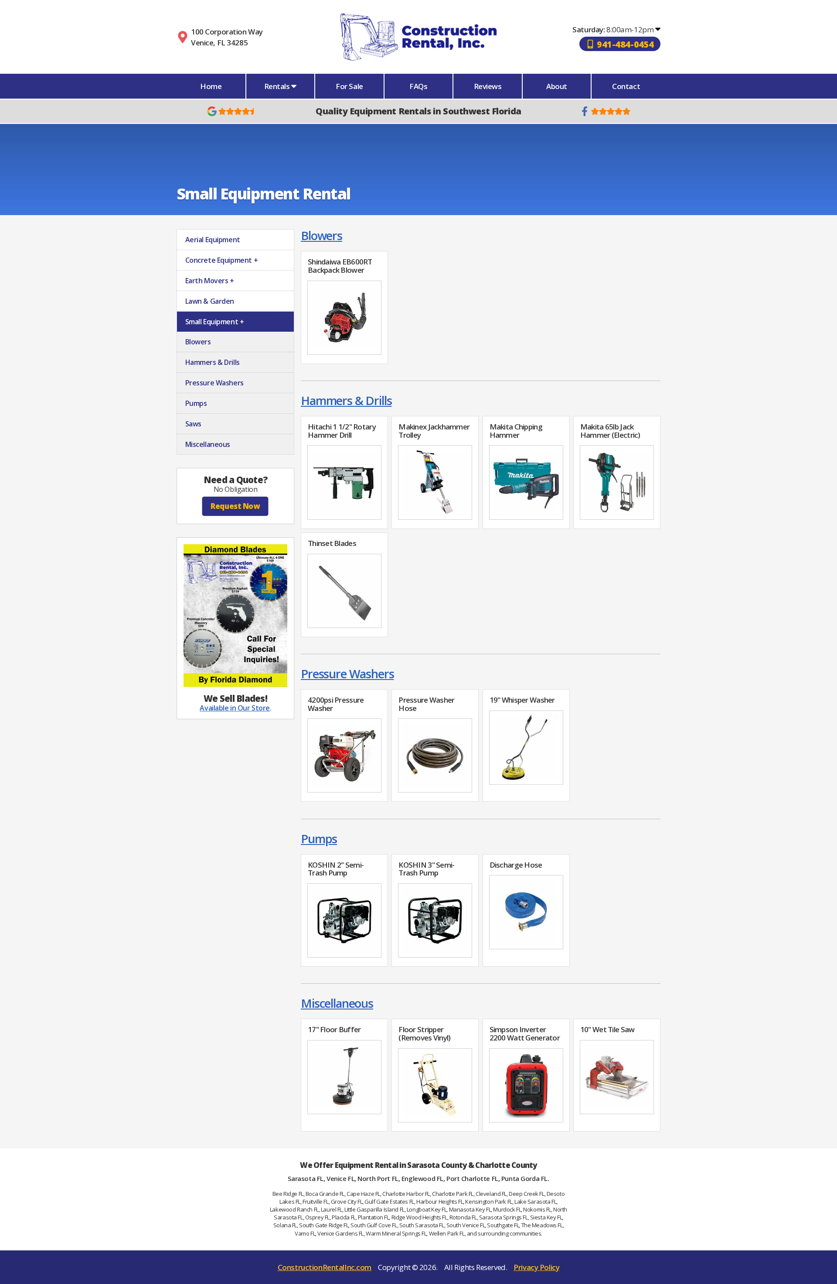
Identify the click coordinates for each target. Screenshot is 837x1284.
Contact (626, 86)
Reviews (488, 86)
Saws (192, 424)
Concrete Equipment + (221, 260)
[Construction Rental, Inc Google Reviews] (232, 111)
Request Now (235, 506)
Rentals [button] (278, 86)
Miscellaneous (337, 1003)
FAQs (418, 86)
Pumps (319, 839)
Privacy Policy (536, 1267)
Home (210, 86)
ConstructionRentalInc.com (324, 1267)
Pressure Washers (347, 674)
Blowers (321, 235)
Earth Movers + (209, 280)
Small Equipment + (214, 321)
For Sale (349, 86)
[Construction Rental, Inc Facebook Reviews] (605, 111)
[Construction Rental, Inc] (418, 37)
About (556, 86)
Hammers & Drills (346, 400)
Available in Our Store (235, 708)
